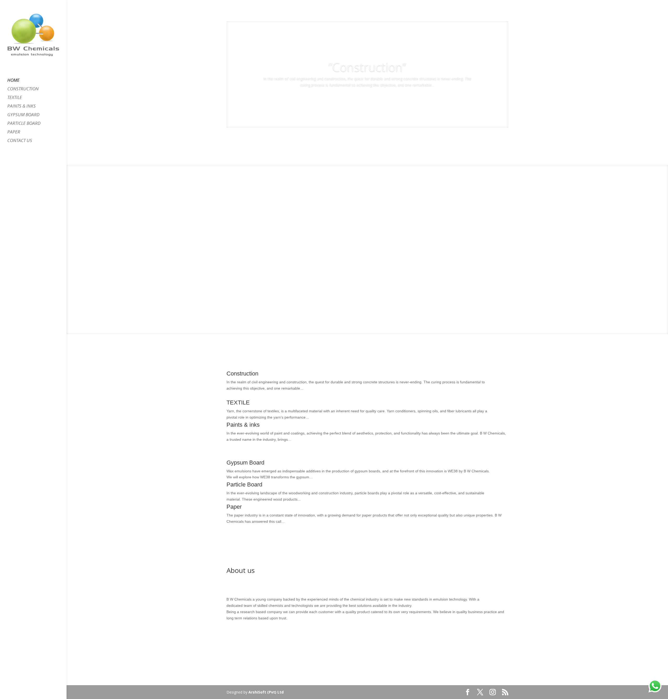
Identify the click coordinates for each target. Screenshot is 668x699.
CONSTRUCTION (23, 89)
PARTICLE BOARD (23, 123)
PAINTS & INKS (21, 106)
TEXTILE (14, 98)
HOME (13, 80)
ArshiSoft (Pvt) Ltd (266, 692)
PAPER (13, 132)
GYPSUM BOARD (23, 115)
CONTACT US (19, 141)
